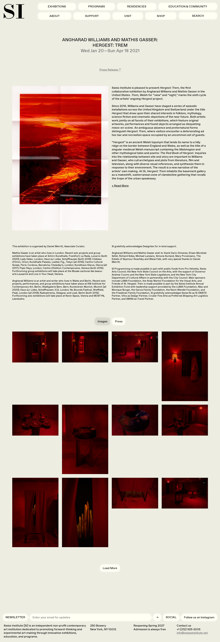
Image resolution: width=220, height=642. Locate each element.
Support (92, 16)
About (54, 16)
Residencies (136, 6)
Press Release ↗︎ (110, 69)
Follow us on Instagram (199, 617)
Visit (127, 16)
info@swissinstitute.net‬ (192, 633)
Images (102, 321)
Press (119, 321)
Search (198, 16)
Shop (161, 16)
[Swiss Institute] (14, 11)
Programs (96, 6)
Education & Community (187, 6)
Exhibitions (57, 6)
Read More (121, 185)
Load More (110, 568)
